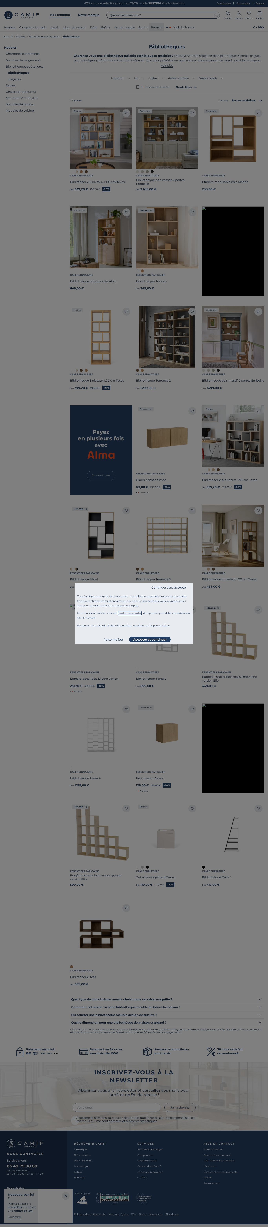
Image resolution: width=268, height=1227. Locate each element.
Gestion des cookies (129, 613)
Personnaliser (113, 639)
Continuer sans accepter (169, 587)
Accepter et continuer (150, 639)
